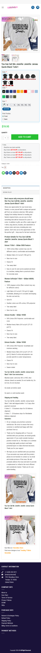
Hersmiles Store (18, 548)
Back (5, 119)
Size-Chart (4, 595)
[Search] (32, 7)
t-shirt (8, 163)
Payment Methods (7, 623)
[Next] (36, 34)
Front (6, 116)
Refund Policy (7, 192)
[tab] (20, 188)
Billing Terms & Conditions (9, 626)
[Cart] (37, 7)
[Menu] (2, 7)
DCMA (3, 603)
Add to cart (24, 137)
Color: (4, 88)
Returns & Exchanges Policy (10, 616)
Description (6, 188)
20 (5, 167)
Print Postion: (6, 114)
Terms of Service (6, 598)
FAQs (3, 605)
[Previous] (5, 34)
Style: (4, 72)
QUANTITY (4, 133)
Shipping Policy (6, 621)
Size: (4, 101)
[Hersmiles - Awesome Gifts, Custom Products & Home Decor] (17, 7)
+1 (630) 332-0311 (11, 572)
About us (4, 593)
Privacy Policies (6, 600)
